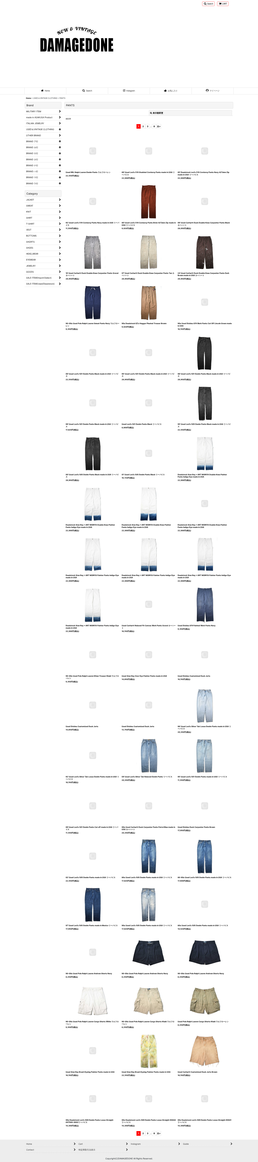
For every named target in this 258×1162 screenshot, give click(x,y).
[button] (208, 3)
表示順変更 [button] (158, 113)
